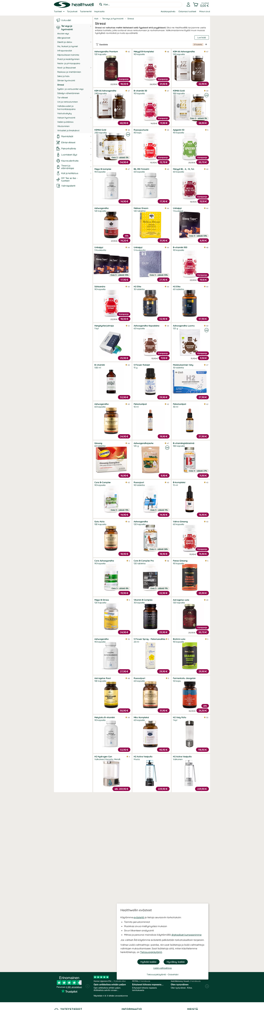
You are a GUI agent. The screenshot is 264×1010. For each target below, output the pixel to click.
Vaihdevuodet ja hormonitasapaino (66, 107)
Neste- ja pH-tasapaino (68, 63)
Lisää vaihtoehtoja (162, 968)
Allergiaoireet (63, 37)
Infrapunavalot (64, 50)
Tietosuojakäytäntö (151, 952)
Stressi (60, 84)
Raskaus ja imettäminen (69, 72)
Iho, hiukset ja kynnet (67, 46)
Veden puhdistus (65, 122)
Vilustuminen (63, 126)
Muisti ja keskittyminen (68, 59)
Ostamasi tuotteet (187, 11)
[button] (201, 4)
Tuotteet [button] (58, 11)
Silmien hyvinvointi (66, 80)
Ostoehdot (173, 974)
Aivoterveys (63, 33)
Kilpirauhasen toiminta (68, 54)
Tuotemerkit (86, 11)
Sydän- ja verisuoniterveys (70, 89)
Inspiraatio (99, 11)
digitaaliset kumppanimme (186, 934)
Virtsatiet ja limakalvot (68, 130)
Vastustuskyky (64, 113)
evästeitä (139, 917)
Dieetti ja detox (64, 42)
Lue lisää (201, 37)
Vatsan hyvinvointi (66, 117)
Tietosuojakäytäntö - (157, 974)
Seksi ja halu (63, 76)
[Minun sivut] (188, 4)
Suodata (150, 44)
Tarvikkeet (62, 97)
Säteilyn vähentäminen (68, 93)
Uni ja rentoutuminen (67, 101)
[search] (140, 4)
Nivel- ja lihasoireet (66, 67)
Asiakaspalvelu (168, 11)
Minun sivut (204, 11)
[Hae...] (100, 4)
